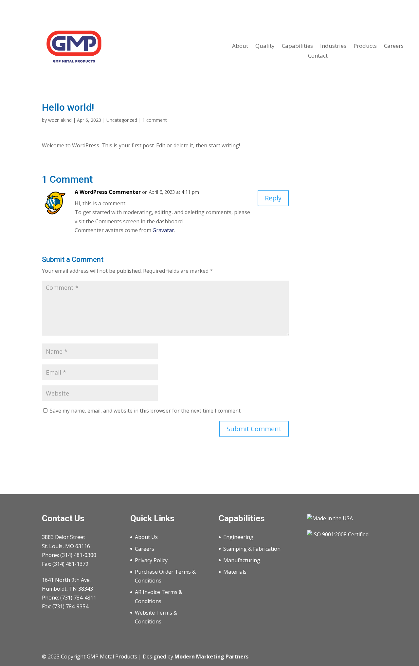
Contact (318, 56)
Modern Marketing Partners (211, 656)
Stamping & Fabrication (252, 548)
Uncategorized (121, 120)
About (240, 46)
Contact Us (63, 518)
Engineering (238, 537)
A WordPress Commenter (108, 191)
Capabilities (297, 46)
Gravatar (163, 230)
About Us (146, 537)
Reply (273, 198)
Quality (265, 46)
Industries (333, 46)
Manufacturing (241, 560)
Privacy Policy (151, 560)
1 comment (154, 120)
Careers (394, 46)
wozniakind (60, 120)
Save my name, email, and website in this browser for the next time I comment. (146, 410)
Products (365, 46)
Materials (234, 571)
